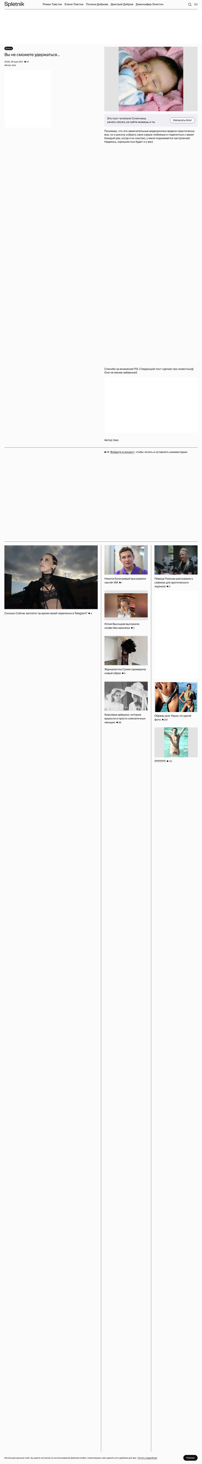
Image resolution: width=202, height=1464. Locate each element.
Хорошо (190, 1457)
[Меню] (196, 4)
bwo (115, 440)
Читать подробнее (147, 1457)
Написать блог (182, 120)
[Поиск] (190, 4)
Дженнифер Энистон (150, 4)
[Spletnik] (14, 4)
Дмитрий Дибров (122, 4)
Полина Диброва (97, 4)
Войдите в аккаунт (122, 452)
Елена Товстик (74, 4)
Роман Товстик (52, 4)
